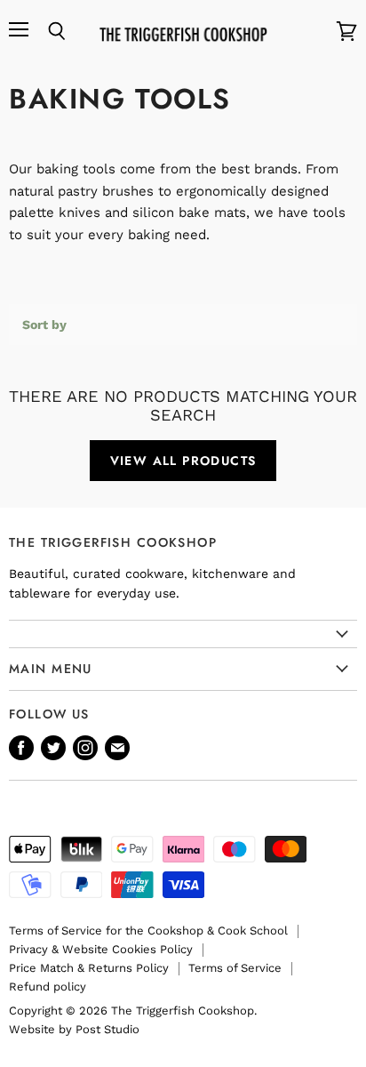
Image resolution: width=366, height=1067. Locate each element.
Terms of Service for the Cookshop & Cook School (148, 930)
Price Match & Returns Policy (89, 968)
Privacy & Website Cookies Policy (101, 949)
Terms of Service (235, 968)
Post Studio (107, 1029)
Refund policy (47, 986)
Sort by (44, 324)
